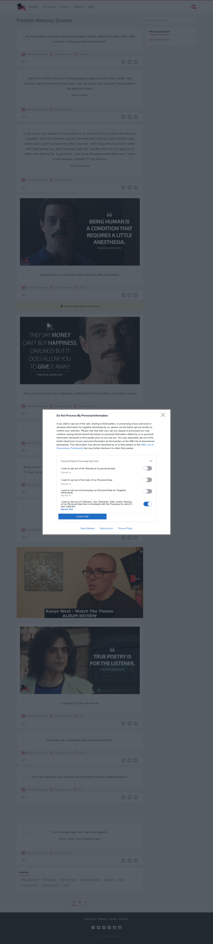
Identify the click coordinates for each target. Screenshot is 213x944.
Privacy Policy (125, 528)
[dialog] (106, 472)
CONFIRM (82, 516)
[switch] (147, 468)
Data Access (106, 528)
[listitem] (106, 461)
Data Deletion (88, 528)
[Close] (164, 416)
